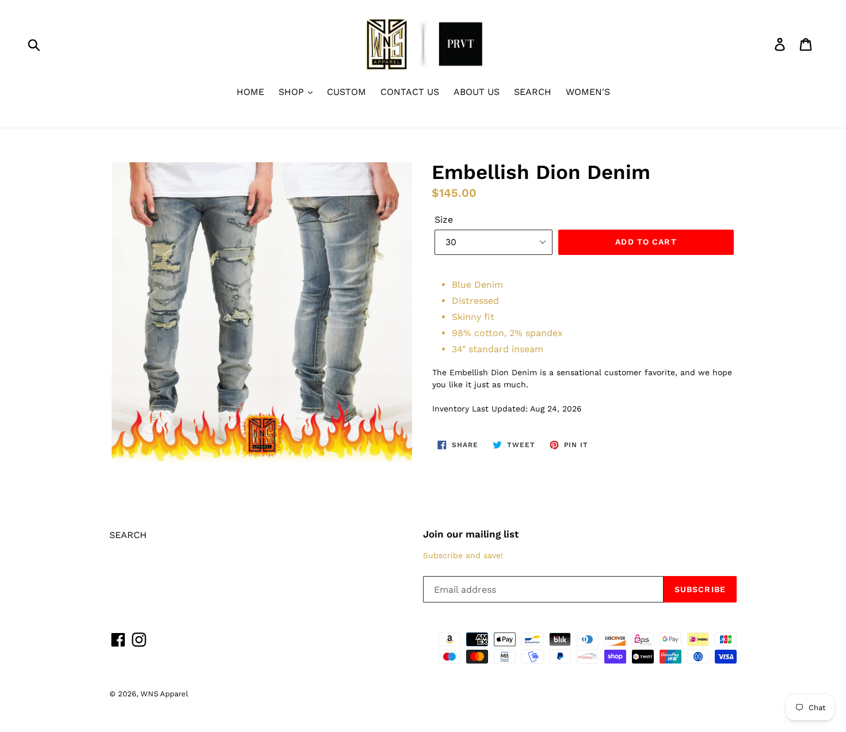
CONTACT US (409, 91)
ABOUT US (477, 91)
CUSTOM (346, 91)
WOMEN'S (588, 91)
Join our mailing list (471, 534)
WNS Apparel (164, 693)
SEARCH (532, 91)
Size (444, 219)
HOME (250, 91)
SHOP (293, 91)
